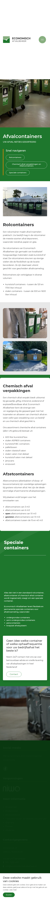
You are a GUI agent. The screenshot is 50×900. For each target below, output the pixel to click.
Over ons (9, 822)
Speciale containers (17, 173)
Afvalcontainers (12, 815)
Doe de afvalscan (25, 726)
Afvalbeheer (11, 807)
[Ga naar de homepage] (16, 39)
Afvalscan (9, 830)
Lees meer (13, 890)
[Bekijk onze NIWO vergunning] (11, 788)
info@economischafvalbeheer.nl (21, 866)
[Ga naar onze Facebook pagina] (5, 768)
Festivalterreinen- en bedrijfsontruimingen (26, 819)
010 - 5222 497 (12, 862)
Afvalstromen (11, 811)
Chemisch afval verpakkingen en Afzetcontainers (26, 165)
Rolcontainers (15, 157)
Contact (14, 674)
